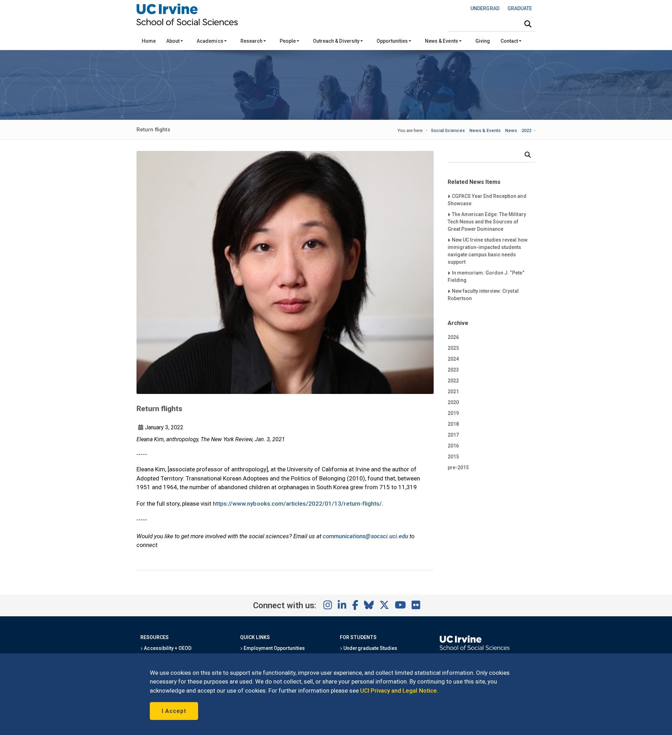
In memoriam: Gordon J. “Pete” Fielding (486, 276)
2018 (453, 424)
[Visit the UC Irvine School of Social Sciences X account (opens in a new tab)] (384, 605)
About (173, 41)
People (288, 41)
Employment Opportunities (274, 648)
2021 (453, 391)
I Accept (174, 711)
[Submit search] (528, 24)
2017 (453, 435)
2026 (453, 337)
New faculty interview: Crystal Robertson (483, 294)
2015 (453, 456)
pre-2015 (458, 467)
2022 (526, 130)
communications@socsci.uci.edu (365, 536)
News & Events (442, 41)
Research (252, 41)
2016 (453, 446)
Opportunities (393, 41)
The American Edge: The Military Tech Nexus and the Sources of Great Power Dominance (487, 221)
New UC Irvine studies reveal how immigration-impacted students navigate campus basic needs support (487, 251)
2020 (453, 402)
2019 (453, 413)
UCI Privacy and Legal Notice (398, 690)
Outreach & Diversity (336, 41)
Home (149, 41)
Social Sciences (448, 130)
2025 (453, 348)
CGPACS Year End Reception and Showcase (487, 199)
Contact (509, 41)
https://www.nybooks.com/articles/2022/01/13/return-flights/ (297, 503)
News (511, 130)
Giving (482, 41)
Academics (210, 41)
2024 (453, 359)
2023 (453, 370)
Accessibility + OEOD (167, 648)
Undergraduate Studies (369, 648)
